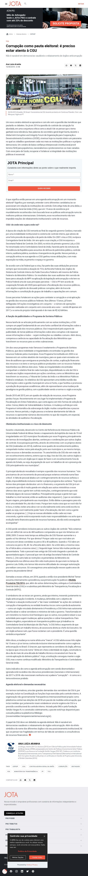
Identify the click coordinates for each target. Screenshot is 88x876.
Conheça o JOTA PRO (14, 813)
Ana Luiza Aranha (13, 64)
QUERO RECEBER (44, 188)
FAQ (5, 858)
